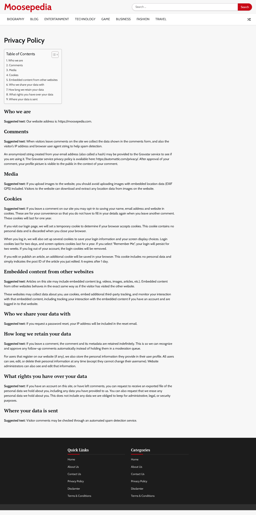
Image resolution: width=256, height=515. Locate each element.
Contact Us (74, 474)
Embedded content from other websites (33, 80)
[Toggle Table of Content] (53, 54)
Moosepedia (28, 6)
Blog (34, 19)
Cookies (13, 75)
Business (123, 19)
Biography (15, 19)
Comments (16, 65)
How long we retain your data (26, 89)
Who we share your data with (26, 84)
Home (71, 459)
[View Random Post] (249, 19)
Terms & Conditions (79, 496)
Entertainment (56, 19)
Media (12, 70)
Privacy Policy (76, 481)
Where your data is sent (23, 99)
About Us (73, 467)
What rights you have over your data (31, 94)
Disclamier (74, 488)
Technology (85, 19)
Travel (160, 19)
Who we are (15, 60)
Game (105, 19)
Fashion (143, 19)
